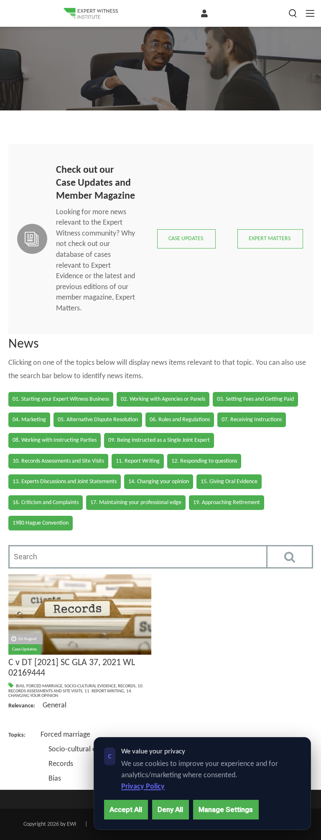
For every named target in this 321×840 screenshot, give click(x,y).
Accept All (126, 809)
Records (126, 686)
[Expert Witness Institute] (90, 13)
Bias (20, 686)
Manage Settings (226, 809)
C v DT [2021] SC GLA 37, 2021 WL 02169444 (71, 668)
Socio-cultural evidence (90, 686)
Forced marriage (44, 686)
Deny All (170, 809)
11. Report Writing (104, 691)
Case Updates (24, 649)
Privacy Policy (143, 787)
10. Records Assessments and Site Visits (76, 689)
